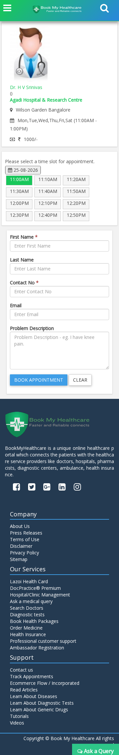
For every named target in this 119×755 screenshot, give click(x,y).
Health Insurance (28, 634)
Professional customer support (43, 641)
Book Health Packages (34, 621)
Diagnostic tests (27, 614)
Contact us (21, 670)
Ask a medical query (31, 601)
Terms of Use (24, 539)
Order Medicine (26, 628)
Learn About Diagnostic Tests (42, 703)
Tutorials (19, 716)
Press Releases (26, 533)
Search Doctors (26, 608)
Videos (17, 723)
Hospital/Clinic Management (40, 594)
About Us (20, 526)
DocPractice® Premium (35, 588)
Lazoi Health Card (29, 581)
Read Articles (24, 689)
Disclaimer (21, 546)
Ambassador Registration (37, 647)
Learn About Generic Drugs (39, 709)
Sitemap (18, 559)
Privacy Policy (24, 552)
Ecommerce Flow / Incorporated (44, 683)
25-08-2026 (25, 170)
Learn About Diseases (33, 696)
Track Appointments (31, 676)
